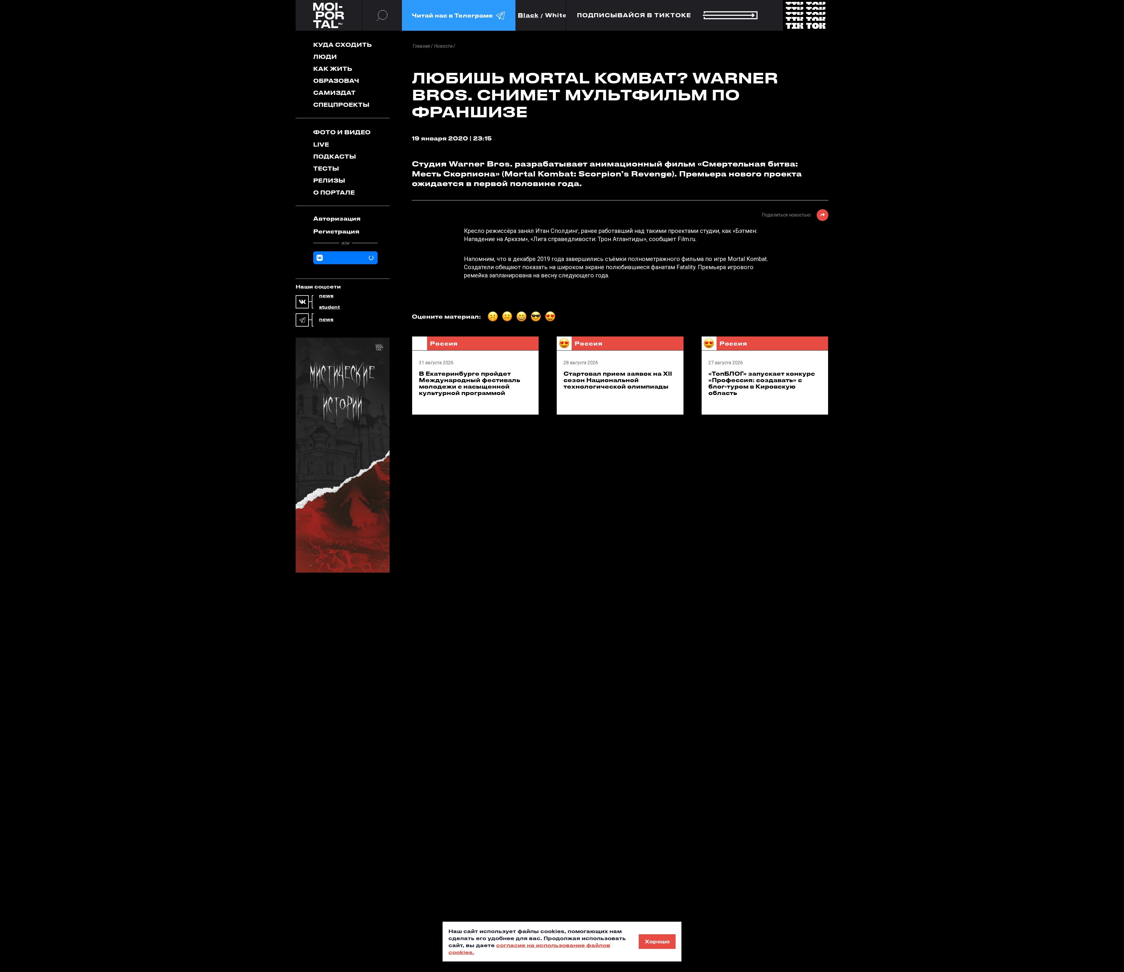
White (556, 15)
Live (321, 144)
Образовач (336, 80)
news (326, 295)
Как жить (332, 68)
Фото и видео (342, 132)
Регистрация (336, 231)
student (329, 307)
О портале (334, 192)
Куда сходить (342, 44)
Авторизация (337, 218)
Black (528, 15)
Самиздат (334, 92)
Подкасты (334, 156)
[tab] (345, 218)
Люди (325, 56)
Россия (444, 343)
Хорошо (657, 941)
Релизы (329, 180)
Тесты (326, 168)
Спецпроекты (341, 104)
